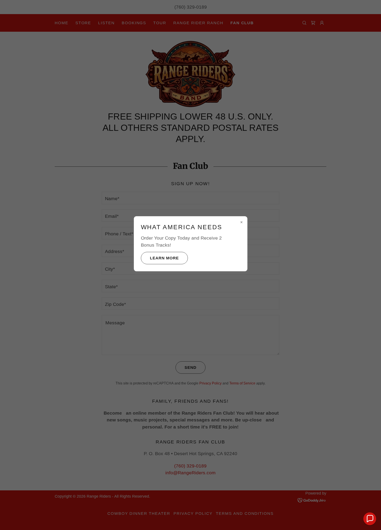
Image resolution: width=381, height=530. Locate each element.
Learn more (164, 258)
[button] (369, 518)
